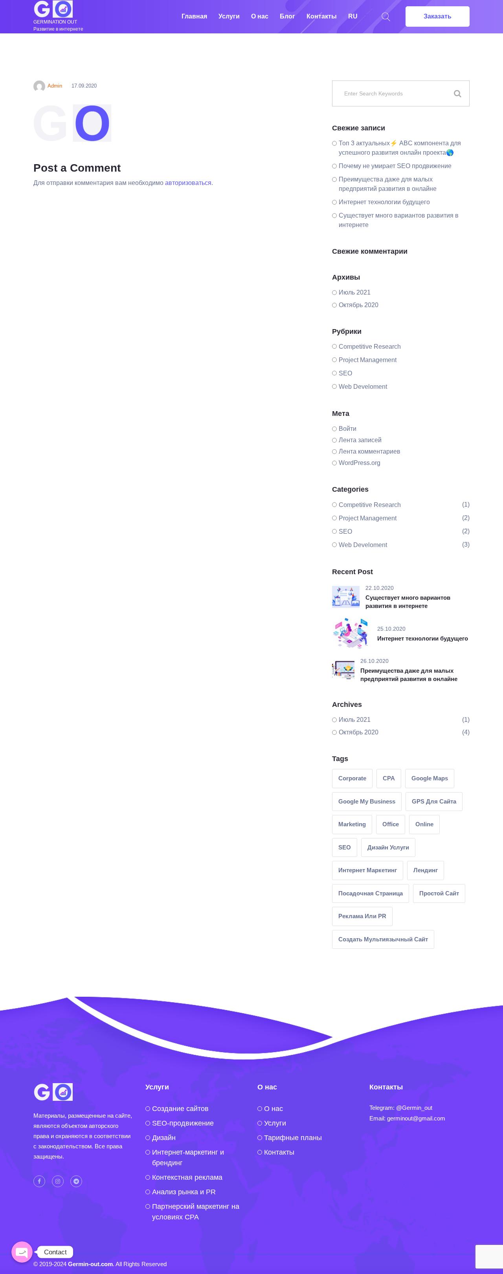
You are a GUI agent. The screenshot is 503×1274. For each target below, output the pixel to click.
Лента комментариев (369, 451)
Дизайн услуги (388, 847)
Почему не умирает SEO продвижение (395, 166)
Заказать (438, 16)
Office (390, 824)
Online (424, 824)
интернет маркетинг (367, 870)
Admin (55, 86)
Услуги (229, 16)
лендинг (425, 870)
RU (353, 16)
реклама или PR (362, 916)
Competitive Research (370, 346)
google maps (429, 778)
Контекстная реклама (187, 1177)
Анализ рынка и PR (184, 1192)
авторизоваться (188, 182)
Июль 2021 (355, 292)
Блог (287, 16)
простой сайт (439, 893)
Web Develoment (363, 386)
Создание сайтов (180, 1109)
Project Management (368, 360)
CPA (389, 778)
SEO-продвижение (183, 1123)
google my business (366, 801)
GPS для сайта (434, 801)
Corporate (352, 778)
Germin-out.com (90, 1264)
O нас (273, 1109)
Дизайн (164, 1138)
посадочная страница (370, 893)
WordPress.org (359, 462)
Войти (347, 428)
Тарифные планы (293, 1138)
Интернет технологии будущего (384, 202)
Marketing (352, 824)
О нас (259, 16)
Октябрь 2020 (358, 305)
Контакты (322, 16)
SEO (345, 373)
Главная (194, 16)
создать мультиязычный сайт (383, 939)
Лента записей (360, 440)
